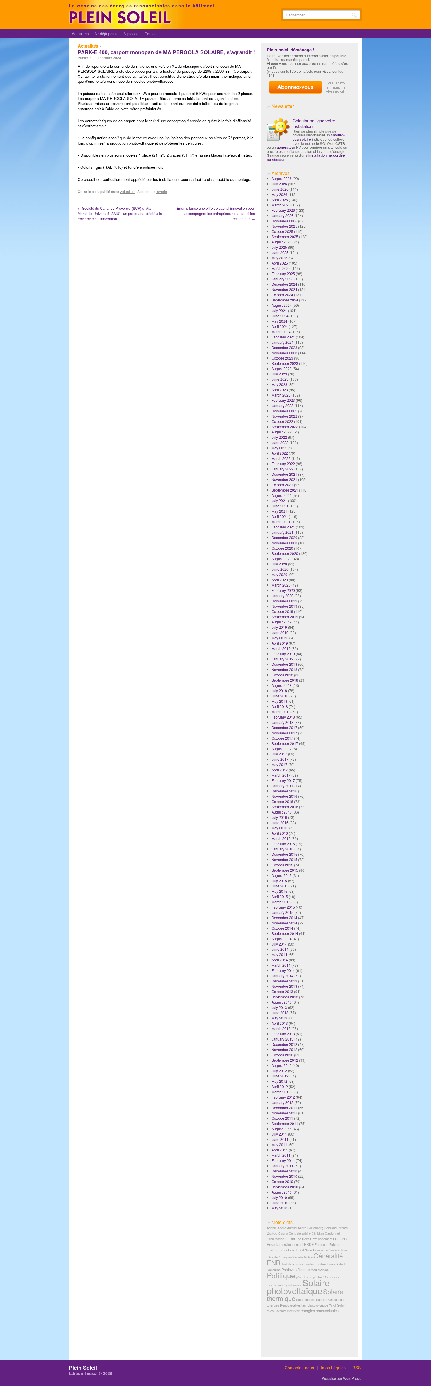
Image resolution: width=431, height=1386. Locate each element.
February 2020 (283, 590)
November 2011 (284, 1112)
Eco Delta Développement (314, 1239)
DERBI (290, 1239)
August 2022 (282, 431)
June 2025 (280, 252)
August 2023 (282, 368)
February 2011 (283, 1160)
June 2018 (280, 695)
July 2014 (279, 943)
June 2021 (280, 505)
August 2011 (282, 1128)
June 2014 (280, 949)
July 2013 (279, 1007)
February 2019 (283, 653)
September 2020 (285, 553)
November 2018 (284, 669)
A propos (131, 33)
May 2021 (279, 511)
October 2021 (282, 484)
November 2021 (284, 479)
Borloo (272, 1233)
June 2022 (280, 442)
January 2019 (282, 658)
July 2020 (279, 563)
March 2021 (281, 521)
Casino (283, 1233)
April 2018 (280, 706)
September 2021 (285, 489)
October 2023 (282, 357)
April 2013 (280, 1023)
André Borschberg (310, 1228)
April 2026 (280, 199)
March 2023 (281, 394)
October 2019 (282, 611)
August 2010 (282, 1192)
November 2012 (284, 1049)
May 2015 (279, 891)
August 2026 (282, 178)
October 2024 (282, 294)
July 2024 (279, 310)
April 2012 (280, 1086)
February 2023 (283, 400)
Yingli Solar (337, 1305)
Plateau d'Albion (317, 1270)
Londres (320, 1264)
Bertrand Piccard (336, 1228)
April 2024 (280, 326)
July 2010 (279, 1197)
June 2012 (280, 1075)
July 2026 (279, 183)
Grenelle (297, 1257)
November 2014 (284, 922)
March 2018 (281, 711)
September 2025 (285, 236)
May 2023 (279, 384)
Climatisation (275, 1239)
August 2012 (282, 1065)
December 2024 (284, 284)
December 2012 (284, 1044)
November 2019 (284, 606)
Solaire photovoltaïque (298, 1286)
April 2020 (280, 579)
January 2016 (282, 848)
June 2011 (280, 1139)
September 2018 (285, 679)
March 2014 (281, 965)
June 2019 (280, 632)
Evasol (292, 1250)
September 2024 (285, 299)
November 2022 (284, 416)
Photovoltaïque (293, 1269)
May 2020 (279, 574)
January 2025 (282, 278)
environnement (292, 1244)
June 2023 (280, 379)
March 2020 (281, 584)
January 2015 (282, 912)
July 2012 (279, 1070)
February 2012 (283, 1096)
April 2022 (280, 452)
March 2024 (281, 331)
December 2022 (284, 410)
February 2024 (283, 336)
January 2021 (282, 532)
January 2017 (282, 785)
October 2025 (282, 231)
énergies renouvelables (320, 1310)
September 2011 (285, 1123)
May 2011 (279, 1144)
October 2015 (282, 864)
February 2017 (283, 780)
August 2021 (282, 495)
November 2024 (284, 289)
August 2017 (282, 748)
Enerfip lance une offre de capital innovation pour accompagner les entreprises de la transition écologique (216, 213)
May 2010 (279, 1207)
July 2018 (279, 690)
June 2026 (280, 189)
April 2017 (280, 769)
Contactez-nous (299, 1367)
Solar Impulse (305, 1299)
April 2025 (280, 262)
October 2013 (282, 991)
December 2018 (284, 664)
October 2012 (282, 1054)
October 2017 (282, 738)
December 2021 (284, 474)
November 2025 (284, 225)
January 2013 (282, 1038)
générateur (286, 147)
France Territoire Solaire (330, 1250)
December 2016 (284, 790)
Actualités (80, 33)
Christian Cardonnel (326, 1233)
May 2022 (279, 447)
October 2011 (282, 1118)
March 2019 (281, 648)
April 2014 (280, 959)
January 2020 (282, 595)
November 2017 (284, 732)
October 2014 (282, 928)
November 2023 (284, 352)
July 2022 (279, 437)
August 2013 (282, 1001)
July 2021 (279, 500)
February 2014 (283, 970)
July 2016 (279, 817)
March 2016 (281, 838)
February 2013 (283, 1033)
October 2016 (282, 801)
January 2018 (282, 722)
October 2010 (282, 1181)
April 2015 (280, 896)
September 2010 (285, 1186)
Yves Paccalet (276, 1311)
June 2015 (280, 885)
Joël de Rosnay (292, 1264)
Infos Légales (333, 1367)
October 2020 (282, 547)
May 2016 (279, 827)
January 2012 (282, 1102)
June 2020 (280, 569)
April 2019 (280, 643)
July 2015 (279, 880)
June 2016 (280, 822)
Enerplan (274, 1244)
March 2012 (281, 1091)
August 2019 (282, 621)
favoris (161, 191)
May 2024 (279, 320)
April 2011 (280, 1149)
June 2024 (280, 315)
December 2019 (284, 600)
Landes (309, 1264)
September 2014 (285, 933)
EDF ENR (340, 1239)
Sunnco (321, 1299)
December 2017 (284, 727)
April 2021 (280, 516)
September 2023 (285, 363)
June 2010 (280, 1202)
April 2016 (280, 833)
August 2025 (282, 241)
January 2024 (282, 342)
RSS (356, 1367)
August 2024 (282, 305)
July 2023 (279, 373)
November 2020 (284, 542)
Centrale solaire (300, 1233)
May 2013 (279, 1017)
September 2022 (285, 426)
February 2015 (283, 906)
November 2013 (284, 986)
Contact (151, 33)
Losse (331, 1264)
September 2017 (285, 743)
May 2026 (279, 194)
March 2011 (281, 1155)
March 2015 (281, 901)
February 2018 (283, 716)
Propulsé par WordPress (341, 1378)
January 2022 (282, 468)
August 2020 (282, 558)
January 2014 (282, 975)
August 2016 (282, 811)
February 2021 (283, 526)
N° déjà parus (106, 33)
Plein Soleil (83, 1367)
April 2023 (280, 389)
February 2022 (283, 463)
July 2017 (279, 753)
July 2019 (279, 627)
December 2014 (284, 917)
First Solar (305, 1250)
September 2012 (285, 1060)
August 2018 (282, 685)
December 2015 (284, 854)
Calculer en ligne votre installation (314, 123)
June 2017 (280, 759)
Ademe (272, 1228)
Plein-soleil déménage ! (290, 49)
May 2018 (279, 701)
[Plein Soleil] (121, 22)
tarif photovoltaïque (314, 1305)
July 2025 (279, 247)
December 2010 (284, 1170)
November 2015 (284, 859)
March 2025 (281, 268)
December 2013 (284, 980)
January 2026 (282, 215)
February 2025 (283, 273)
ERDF (309, 1244)
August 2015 (282, 875)
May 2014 (279, 954)
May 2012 (279, 1081)
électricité (293, 1311)
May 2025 (279, 257)
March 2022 (281, 458)
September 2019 (285, 616)
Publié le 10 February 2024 (99, 57)
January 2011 (282, 1165)
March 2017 (281, 774)
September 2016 (285, 806)
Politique (281, 1275)
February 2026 (283, 210)
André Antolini (287, 1228)
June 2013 (280, 1012)
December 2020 (284, 537)
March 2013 (281, 1028)
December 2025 (284, 220)
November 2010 (284, 1176)
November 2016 (284, 796)
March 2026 (281, 204)
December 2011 (284, 1107)
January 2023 (282, 405)
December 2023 (284, 347)
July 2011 (279, 1133)
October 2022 (282, 421)
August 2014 (282, 938)
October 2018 (282, 674)
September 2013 (285, 996)
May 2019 (279, 637)
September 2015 (285, 869)
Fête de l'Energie (279, 1257)
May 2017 (279, 764)
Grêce (308, 1257)
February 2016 (283, 843)
